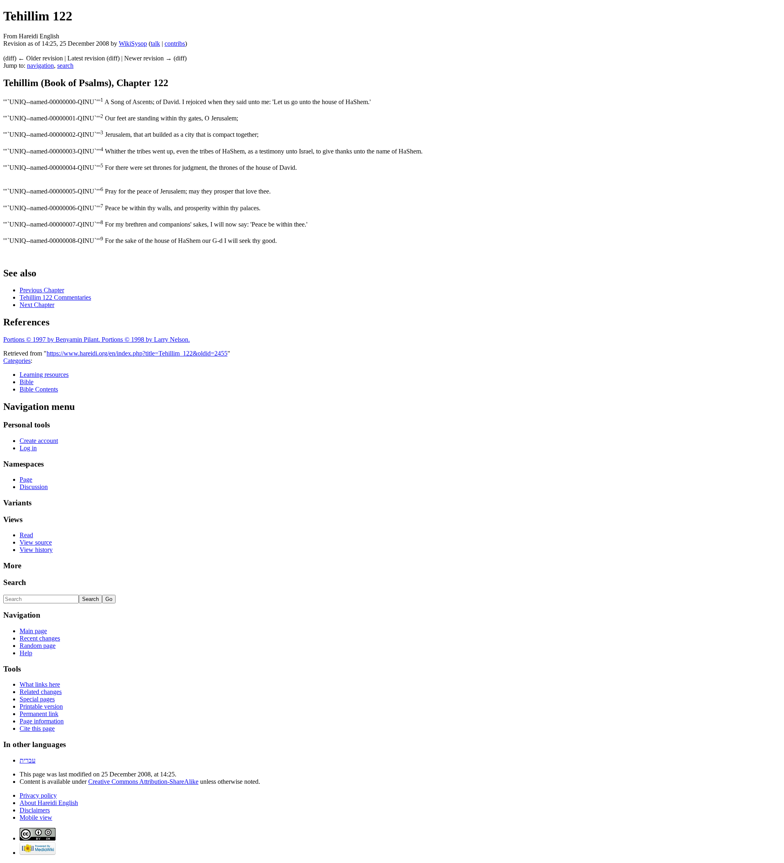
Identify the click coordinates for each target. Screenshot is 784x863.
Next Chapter (37, 304)
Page (26, 479)
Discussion (34, 486)
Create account (39, 440)
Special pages (37, 699)
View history (36, 549)
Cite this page (37, 728)
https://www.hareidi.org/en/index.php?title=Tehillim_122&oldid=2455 (137, 353)
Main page (33, 630)
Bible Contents (39, 389)
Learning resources (44, 374)
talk (155, 43)
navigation (40, 65)
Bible (26, 381)
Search (14, 582)
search (65, 65)
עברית (28, 760)
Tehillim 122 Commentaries (55, 297)
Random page (38, 645)
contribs (175, 43)
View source (36, 542)
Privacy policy (38, 795)
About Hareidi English (49, 802)
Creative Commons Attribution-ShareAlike (143, 781)
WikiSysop (133, 43)
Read (26, 535)
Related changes (41, 691)
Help (26, 652)
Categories (17, 360)
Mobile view (36, 817)
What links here (40, 684)
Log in (28, 448)
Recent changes (40, 638)
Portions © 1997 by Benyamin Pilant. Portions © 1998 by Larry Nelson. (96, 339)
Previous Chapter (42, 290)
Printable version (41, 706)
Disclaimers (35, 810)
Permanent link (39, 713)
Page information (42, 721)
